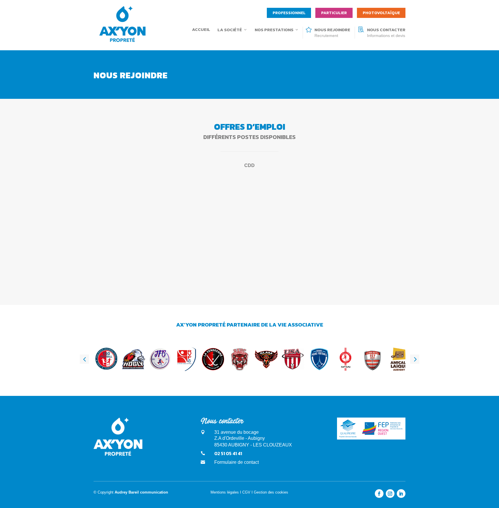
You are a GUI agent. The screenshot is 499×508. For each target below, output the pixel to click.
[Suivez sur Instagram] (390, 493)
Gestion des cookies (271, 492)
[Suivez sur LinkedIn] (401, 493)
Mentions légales (225, 492)
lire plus (116, 241)
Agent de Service (126, 195)
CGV (246, 492)
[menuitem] (289, 13)
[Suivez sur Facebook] (379, 493)
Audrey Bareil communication (141, 492)
